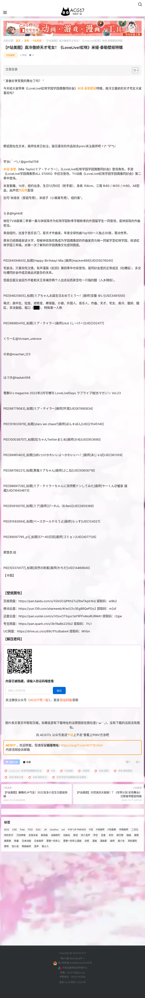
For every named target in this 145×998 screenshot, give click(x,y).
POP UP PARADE (77, 829)
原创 (75, 835)
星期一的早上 (53, 840)
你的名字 (8, 835)
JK (45, 829)
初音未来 (33, 835)
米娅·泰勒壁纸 (86, 88)
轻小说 (15, 846)
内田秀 (23, 190)
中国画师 (123, 829)
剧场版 (44, 835)
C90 (14, 829)
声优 (95, 835)
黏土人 (45, 846)
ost (63, 829)
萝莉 (6, 846)
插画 (128, 835)
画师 (112, 840)
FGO (30, 829)
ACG (6, 829)
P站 (70, 735)
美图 (26, 40)
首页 (18, 40)
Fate (22, 829)
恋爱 (103, 835)
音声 (36, 846)
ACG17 (11, 745)
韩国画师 (26, 846)
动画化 (66, 835)
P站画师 (100, 829)
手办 (111, 835)
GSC (38, 829)
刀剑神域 (20, 835)
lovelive (54, 829)
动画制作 (55, 835)
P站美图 (37, 40)
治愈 (87, 840)
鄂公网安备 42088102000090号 (75, 962)
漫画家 (103, 840)
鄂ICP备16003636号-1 (73, 958)
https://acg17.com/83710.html (82, 745)
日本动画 (26, 840)
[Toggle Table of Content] (133, 70)
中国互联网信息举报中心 (74, 967)
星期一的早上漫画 (72, 840)
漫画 (94, 840)
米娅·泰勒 (9, 169)
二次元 (134, 829)
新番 (16, 840)
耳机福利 (132, 840)
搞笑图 (7, 840)
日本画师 (38, 840)
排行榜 (119, 835)
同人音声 (85, 835)
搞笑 (136, 835)
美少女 (121, 840)
